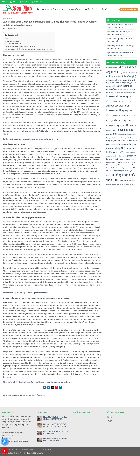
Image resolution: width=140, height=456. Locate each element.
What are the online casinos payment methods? (20, 46)
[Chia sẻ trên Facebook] (44, 387)
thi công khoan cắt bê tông (126, 180)
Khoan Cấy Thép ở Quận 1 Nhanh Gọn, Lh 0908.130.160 (120, 47)
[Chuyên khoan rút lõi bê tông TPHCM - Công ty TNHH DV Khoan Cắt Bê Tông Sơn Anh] (17, 9)
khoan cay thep (117, 102)
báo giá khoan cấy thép (112, 67)
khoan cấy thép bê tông (120, 116)
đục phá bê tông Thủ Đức (128, 184)
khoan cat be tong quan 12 (128, 92)
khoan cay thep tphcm (121, 105)
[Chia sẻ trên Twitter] (48, 387)
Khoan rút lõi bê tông (126, 165)
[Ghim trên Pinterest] (56, 387)
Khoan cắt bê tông (123, 140)
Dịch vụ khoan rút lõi (71, 9)
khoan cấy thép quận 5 (122, 138)
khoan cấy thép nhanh (124, 134)
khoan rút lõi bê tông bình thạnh (114, 168)
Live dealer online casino (13, 44)
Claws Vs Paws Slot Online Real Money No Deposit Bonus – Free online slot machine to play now (37, 382)
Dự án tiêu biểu (91, 9)
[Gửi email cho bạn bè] (52, 387)
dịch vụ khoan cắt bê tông (121, 76)
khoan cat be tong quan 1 (123, 89)
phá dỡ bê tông (127, 168)
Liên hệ (104, 9)
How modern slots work (13, 41)
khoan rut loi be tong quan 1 (120, 162)
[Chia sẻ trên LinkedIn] (60, 387)
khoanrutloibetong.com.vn (20, 441)
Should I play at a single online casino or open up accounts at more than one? (29, 49)
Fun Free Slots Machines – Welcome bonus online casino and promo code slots (31, 139)
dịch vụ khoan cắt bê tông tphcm (117, 80)
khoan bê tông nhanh (123, 83)
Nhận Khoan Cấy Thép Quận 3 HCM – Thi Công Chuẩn (120, 40)
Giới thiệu (55, 9)
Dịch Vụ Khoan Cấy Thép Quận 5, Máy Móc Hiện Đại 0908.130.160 (120, 33)
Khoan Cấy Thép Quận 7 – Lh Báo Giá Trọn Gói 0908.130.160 (120, 26)
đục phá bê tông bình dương (113, 184)
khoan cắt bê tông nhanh (119, 156)
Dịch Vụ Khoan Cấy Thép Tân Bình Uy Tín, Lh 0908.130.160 (120, 54)
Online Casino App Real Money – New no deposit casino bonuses (26, 293)
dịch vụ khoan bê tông (130, 72)
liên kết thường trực (39, 395)
